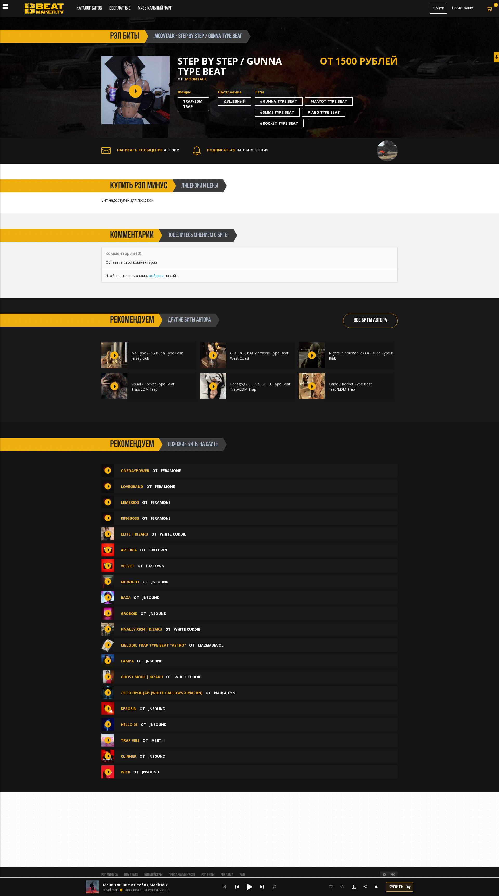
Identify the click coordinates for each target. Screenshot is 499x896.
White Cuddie (173, 534)
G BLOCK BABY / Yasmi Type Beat (259, 353)
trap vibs (130, 740)
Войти (438, 7)
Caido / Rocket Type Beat (350, 384)
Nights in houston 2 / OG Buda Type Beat (364, 353)
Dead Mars (111, 890)
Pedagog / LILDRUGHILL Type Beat (260, 384)
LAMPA (127, 661)
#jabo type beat (323, 112)
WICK (125, 772)
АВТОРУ (148, 149)
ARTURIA (129, 549)
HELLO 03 (129, 724)
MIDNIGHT (130, 581)
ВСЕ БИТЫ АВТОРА (370, 321)
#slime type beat (277, 112)
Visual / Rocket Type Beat (152, 384)
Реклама (227, 875)
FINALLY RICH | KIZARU (141, 629)
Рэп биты (207, 875)
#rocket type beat (279, 123)
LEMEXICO (130, 502)
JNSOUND (159, 581)
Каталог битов (89, 8)
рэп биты (125, 36)
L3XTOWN (158, 549)
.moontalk (195, 78)
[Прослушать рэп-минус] (114, 355)
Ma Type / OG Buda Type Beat (157, 353)
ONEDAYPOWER (135, 470)
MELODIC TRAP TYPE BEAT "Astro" (153, 645)
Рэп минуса (109, 875)
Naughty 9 (224, 692)
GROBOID (129, 613)
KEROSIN (128, 708)
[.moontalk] (387, 150)
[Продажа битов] (46, 9)
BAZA (126, 597)
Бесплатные (120, 8)
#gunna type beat (278, 101)
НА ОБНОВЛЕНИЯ (237, 149)
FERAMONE (171, 470)
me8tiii (158, 740)
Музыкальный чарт (155, 8)
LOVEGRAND (132, 486)
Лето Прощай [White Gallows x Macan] (161, 692)
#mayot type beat (328, 101)
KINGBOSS (130, 518)
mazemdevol (211, 645)
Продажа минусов (182, 875)
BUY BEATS (131, 875)
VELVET (127, 565)
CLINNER (128, 756)
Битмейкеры (153, 875)
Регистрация (463, 7)
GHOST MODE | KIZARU (142, 676)
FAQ (242, 875)
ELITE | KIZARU (134, 534)
